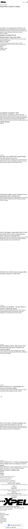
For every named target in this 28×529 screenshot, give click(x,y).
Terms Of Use (3, 520)
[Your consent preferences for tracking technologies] (1, 397)
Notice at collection (11, 527)
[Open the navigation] (27, 2)
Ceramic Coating (3, 4)
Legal (1, 522)
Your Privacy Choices (15, 525)
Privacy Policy (3, 521)
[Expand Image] (12, 17)
